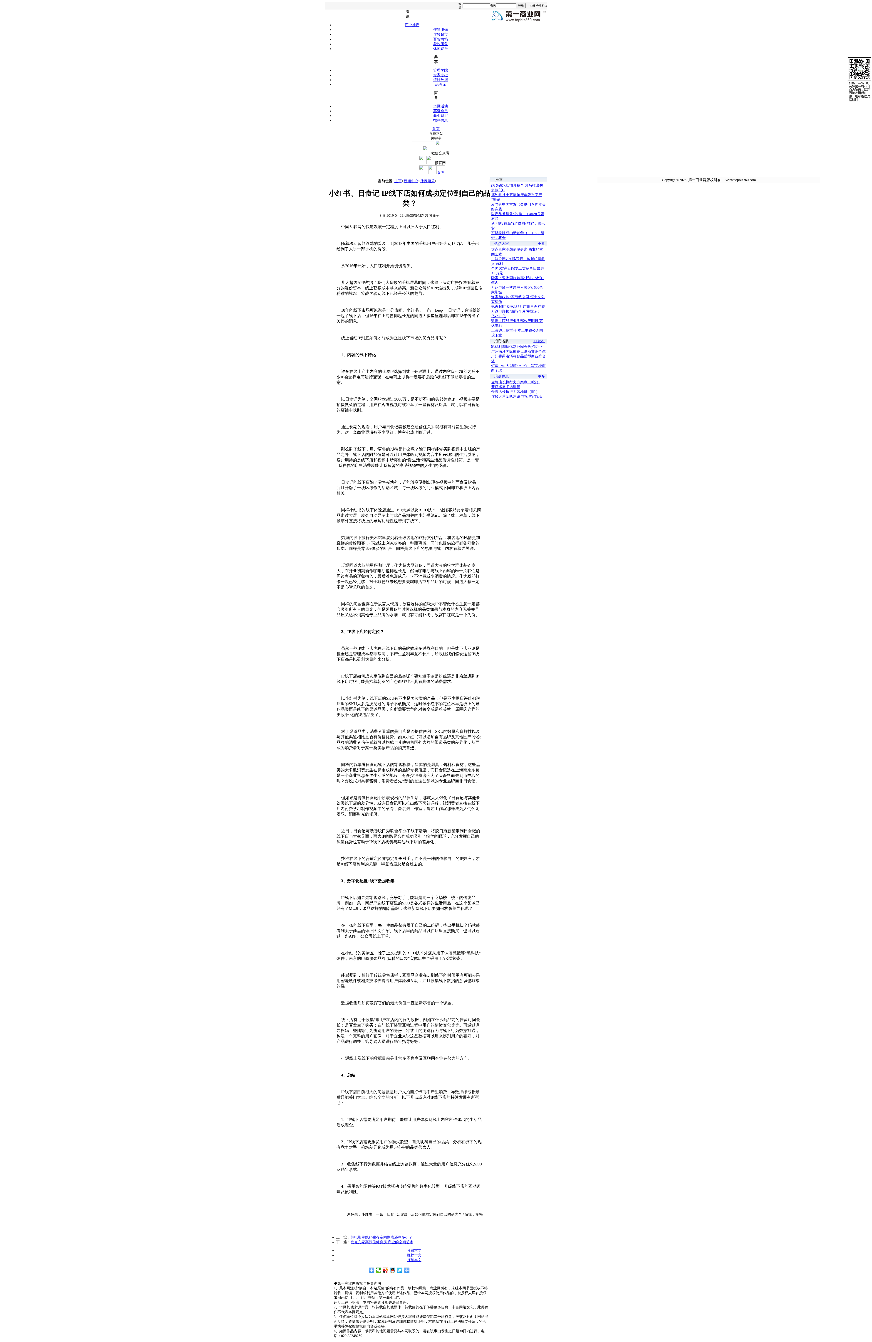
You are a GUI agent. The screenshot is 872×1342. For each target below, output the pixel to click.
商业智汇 (440, 116)
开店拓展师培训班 (505, 387)
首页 (436, 129)
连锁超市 (440, 34)
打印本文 (414, 1260)
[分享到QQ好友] (393, 1270)
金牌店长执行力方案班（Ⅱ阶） (515, 382)
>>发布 (539, 341)
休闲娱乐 (440, 49)
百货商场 (440, 39)
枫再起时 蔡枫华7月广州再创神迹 (518, 306)
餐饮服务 (440, 44)
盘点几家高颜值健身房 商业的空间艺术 (382, 1242)
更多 (541, 244)
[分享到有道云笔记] (400, 1270)
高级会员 (440, 111)
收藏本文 (414, 1250)
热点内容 (501, 244)
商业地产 (412, 25)
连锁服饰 (440, 30)
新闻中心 (411, 181)
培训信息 (501, 376)
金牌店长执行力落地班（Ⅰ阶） (515, 392)
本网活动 (440, 106)
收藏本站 (436, 133)
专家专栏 (440, 75)
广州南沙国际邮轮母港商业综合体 (518, 351)
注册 (532, 5)
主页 (398, 181)
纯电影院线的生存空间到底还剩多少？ (381, 1237)
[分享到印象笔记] (407, 1270)
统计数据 (440, 80)
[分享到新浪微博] (386, 1270)
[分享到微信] (379, 1270)
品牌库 (440, 84)
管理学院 (440, 70)
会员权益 (541, 5)
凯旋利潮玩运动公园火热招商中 (516, 347)
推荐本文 (414, 1255)
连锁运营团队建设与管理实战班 (516, 396)
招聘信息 (440, 120)
